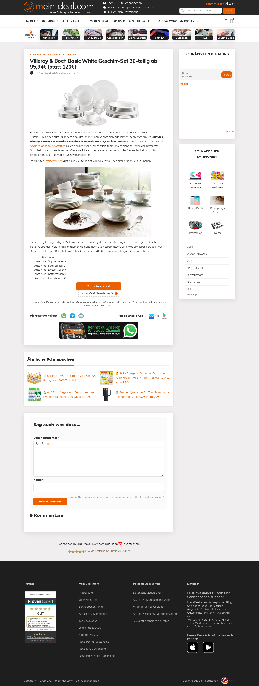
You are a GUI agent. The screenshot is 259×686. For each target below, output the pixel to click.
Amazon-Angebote (197, 254)
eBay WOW (169, 21)
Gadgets (52, 21)
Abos (190, 247)
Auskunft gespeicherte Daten (151, 620)
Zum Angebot (98, 286)
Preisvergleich (54, 161)
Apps (190, 261)
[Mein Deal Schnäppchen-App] (210, 647)
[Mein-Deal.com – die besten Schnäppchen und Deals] (59, 7)
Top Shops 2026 (88, 620)
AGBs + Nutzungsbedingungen (152, 599)
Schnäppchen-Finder (91, 606)
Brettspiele (193, 282)
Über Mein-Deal (88, 599)
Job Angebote (203, 626)
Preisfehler (209, 612)
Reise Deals (102, 21)
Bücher (191, 289)
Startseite (38, 54)
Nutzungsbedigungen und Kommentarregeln (105, 497)
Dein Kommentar (46, 437)
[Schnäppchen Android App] (164, 315)
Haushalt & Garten (62, 54)
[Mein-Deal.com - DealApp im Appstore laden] (195, 647)
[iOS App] (151, 315)
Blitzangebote (76, 21)
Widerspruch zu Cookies (148, 606)
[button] (36, 444)
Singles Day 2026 (89, 634)
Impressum (86, 592)
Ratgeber (148, 21)
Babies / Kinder (195, 268)
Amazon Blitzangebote (93, 613)
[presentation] (36, 444)
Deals (34, 21)
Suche (229, 10)
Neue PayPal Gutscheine (94, 641)
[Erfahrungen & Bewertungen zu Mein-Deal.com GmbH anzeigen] (40, 616)
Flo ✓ (37, 72)
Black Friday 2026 (90, 627)
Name (38, 479)
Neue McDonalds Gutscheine (97, 655)
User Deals (126, 21)
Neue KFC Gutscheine (92, 648)
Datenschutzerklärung (147, 592)
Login (231, 3)
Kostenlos (191, 21)
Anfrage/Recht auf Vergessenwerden (155, 613)
